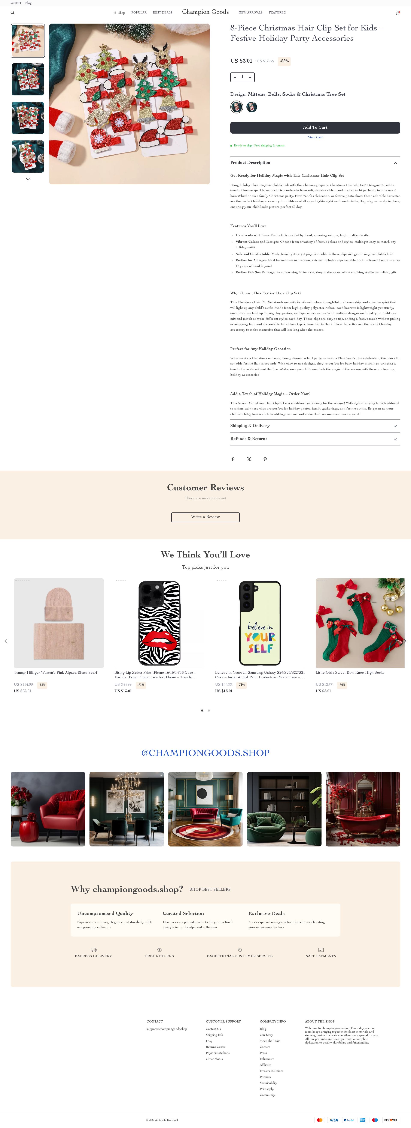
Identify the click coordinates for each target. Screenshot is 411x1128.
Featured (277, 12)
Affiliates (265, 1065)
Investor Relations (271, 1071)
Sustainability (268, 1083)
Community (267, 1095)
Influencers (267, 1059)
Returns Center (215, 1047)
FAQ (209, 1041)
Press (263, 1053)
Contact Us (213, 1029)
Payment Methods (218, 1053)
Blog (28, 3)
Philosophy (267, 1089)
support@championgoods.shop (167, 1029)
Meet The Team (270, 1041)
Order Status (214, 1059)
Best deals (162, 12)
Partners (265, 1077)
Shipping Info (214, 1035)
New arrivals (250, 12)
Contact (16, 3)
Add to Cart (315, 128)
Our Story (266, 1035)
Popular (139, 12)
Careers (265, 1047)
